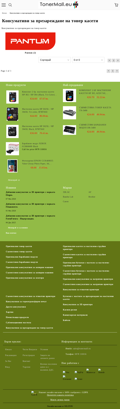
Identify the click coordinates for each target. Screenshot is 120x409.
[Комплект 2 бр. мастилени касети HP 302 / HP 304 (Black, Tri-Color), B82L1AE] (12, 97)
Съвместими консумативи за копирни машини (29, 273)
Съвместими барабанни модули (22, 262)
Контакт (26, 361)
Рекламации (11, 355)
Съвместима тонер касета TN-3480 (95, 109)
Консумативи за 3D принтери (78, 304)
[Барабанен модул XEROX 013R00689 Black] (12, 148)
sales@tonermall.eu (82, 349)
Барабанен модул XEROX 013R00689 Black (34, 145)
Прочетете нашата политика (60, 395)
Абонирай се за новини (18, 228)
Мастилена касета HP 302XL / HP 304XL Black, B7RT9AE (38, 127)
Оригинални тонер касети (19, 246)
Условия (44, 349)
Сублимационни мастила (18, 323)
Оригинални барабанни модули (22, 257)
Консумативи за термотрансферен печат (26, 301)
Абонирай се (14, 180)
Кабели (66, 320)
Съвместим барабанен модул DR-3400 (92, 126)
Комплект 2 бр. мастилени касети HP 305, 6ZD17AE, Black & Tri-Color (95, 92)
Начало (8, 349)
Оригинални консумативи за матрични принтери (88, 279)
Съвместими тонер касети (19, 252)
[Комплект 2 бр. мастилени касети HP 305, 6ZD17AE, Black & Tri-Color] (69, 95)
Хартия (9, 312)
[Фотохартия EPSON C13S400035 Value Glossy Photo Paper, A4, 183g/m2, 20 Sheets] (12, 166)
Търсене (26, 367)
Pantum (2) (30, 53)
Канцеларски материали (75, 315)
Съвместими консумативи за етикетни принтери (30, 296)
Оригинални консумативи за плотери (25, 278)
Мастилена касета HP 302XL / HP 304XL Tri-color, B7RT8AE (38, 110)
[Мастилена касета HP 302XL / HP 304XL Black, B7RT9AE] (12, 131)
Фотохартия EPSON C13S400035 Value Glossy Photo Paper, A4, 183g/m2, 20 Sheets (37, 162)
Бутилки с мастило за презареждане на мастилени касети (88, 297)
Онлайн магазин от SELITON (60, 406)
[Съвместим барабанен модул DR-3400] (69, 130)
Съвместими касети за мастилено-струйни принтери (84, 256)
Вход (7, 367)
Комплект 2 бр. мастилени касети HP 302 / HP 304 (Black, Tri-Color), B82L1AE (39, 93)
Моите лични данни (60, 400)
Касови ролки (70, 310)
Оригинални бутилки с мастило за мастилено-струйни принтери (86, 264)
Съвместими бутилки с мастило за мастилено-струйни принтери (86, 272)
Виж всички (11, 233)
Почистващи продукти (17, 317)
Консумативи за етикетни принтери (81, 289)
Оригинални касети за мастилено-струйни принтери (84, 247)
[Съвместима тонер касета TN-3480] (69, 112)
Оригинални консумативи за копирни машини (29, 267)
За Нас (8, 361)
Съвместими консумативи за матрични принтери (88, 284)
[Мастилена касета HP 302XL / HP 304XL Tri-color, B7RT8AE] (12, 114)
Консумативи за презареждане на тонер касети (29, 328)
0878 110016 (80, 354)
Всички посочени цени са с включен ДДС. (48, 367)
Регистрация (29, 355)
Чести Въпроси (30, 349)
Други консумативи (16, 307)
